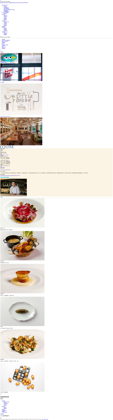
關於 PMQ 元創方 (3, 2)
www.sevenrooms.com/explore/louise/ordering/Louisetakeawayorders (10, 175)
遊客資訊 (26, 2)
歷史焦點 (5, 29)
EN (1, 1)
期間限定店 (4, 45)
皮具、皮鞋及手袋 (5, 41)
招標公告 (3, 409)
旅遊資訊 (5, 19)
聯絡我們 (3, 411)
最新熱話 (5, 33)
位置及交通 (20, 2)
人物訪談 (5, 24)
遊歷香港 (5, 34)
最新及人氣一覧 (6, 21)
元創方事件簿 (6, 403)
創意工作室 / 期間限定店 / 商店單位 (9, 9)
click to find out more (45, 419)
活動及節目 (5, 16)
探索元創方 (5, 32)
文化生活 (5, 25)
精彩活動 (13, 2)
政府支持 (5, 402)
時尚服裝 (3, 39)
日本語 (9, 1)
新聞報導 (5, 408)
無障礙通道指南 (6, 11)
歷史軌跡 (5, 28)
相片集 (5, 404)
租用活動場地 (6, 10)
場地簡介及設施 (6, 7)
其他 (3, 46)
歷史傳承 (23, 2)
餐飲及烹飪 (4, 47)
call (9, 165)
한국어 (6, 1)
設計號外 (16, 2)
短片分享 (5, 405)
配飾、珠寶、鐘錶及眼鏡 (6, 40)
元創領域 (5, 22)
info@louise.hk (2, 167)
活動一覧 (5, 15)
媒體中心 (3, 406)
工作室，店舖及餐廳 (9, 2)
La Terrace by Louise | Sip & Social (5, 169)
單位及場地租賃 (6, 8)
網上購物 (5, 13)
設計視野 (5, 23)
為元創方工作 (4, 410)
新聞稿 (5, 407)
